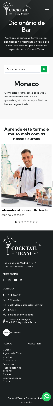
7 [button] (34, 222)
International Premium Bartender (25, 210)
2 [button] (19, 222)
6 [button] (31, 222)
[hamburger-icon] (46, 8)
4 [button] (25, 222)
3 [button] (22, 222)
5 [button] (28, 222)
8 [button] (37, 222)
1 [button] (16, 222)
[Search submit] (44, 69)
